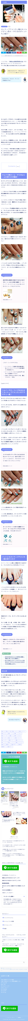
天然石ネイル (15, 744)
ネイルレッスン (4, 26)
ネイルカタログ (18, 735)
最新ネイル (4, 746)
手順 (20, 744)
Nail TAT (3, 984)
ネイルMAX (4, 989)
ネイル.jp (3, 992)
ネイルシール (11, 737)
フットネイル (4, 742)
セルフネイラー (22, 731)
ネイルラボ (4, 983)
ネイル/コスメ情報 (9, 921)
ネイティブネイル (5, 735)
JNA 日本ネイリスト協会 (7, 979)
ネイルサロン (4, 737)
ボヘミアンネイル (20, 742)
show (18, 166)
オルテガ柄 (9, 731)
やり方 (3, 731)
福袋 (5, 928)
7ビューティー (5, 987)
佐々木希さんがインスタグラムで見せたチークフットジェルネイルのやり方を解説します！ (15, 662)
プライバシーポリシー (11, 1017)
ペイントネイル (12, 742)
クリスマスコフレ (8, 918)
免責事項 (19, 1017)
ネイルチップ (18, 737)
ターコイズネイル (18, 733)
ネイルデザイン (5, 740)
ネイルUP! (3, 990)
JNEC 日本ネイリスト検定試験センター (11, 981)
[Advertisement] (14, 99)
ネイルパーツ (12, 740)
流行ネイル (10, 746)
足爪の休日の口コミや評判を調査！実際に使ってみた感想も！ (15, 657)
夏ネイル (8, 744)
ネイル (12, 735)
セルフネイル (4, 733)
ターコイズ (11, 733)
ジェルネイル (15, 731)
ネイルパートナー (5, 986)
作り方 (3, 744)
